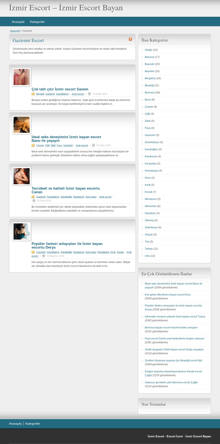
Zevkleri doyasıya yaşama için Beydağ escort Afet (173, 360)
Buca (148, 99)
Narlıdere (150, 213)
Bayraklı (149, 71)
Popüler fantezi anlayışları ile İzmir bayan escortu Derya (67, 245)
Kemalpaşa (103, 252)
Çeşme (40, 145)
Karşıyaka (91, 196)
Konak (120, 252)
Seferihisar (151, 227)
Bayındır (149, 64)
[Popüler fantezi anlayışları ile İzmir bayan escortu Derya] (21, 239)
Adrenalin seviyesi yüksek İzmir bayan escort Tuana (175, 316)
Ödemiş (149, 220)
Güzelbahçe (62, 94)
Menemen (151, 206)
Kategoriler (37, 21)
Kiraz (148, 177)
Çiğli (47, 145)
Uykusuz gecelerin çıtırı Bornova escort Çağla (171, 382)
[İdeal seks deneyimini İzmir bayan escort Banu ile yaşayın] (21, 133)
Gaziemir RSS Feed (130, 39)
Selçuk (149, 234)
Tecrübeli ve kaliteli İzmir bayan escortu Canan (66, 190)
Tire (147, 241)
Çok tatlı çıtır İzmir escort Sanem (60, 89)
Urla (147, 255)
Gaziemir (50, 94)
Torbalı (149, 248)
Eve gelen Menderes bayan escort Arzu (168, 294)
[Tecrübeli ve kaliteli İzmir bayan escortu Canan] (21, 184)
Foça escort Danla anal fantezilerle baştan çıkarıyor (175, 338)
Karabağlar (66, 196)
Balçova (149, 57)
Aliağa (148, 49)
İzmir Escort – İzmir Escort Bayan (66, 7)
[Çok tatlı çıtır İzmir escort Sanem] (21, 85)
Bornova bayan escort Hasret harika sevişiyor (171, 327)
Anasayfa (18, 21)
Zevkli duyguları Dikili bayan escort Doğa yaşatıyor (174, 349)
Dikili (53, 145)
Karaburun (78, 196)
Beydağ (40, 94)
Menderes (151, 199)
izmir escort (78, 94)
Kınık (113, 252)
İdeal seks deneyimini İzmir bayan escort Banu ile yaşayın (66, 139)
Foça (59, 145)
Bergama (150, 78)
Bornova (150, 92)
